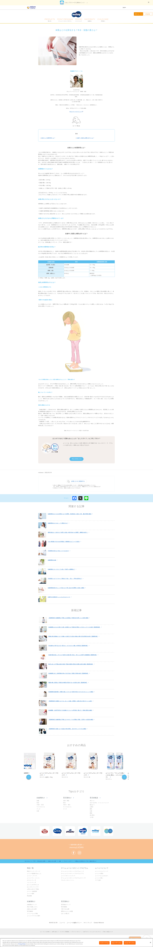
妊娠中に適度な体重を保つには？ (85, 138)
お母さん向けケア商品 (33, 889)
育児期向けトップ (66, 904)
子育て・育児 (40, 804)
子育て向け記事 (65, 909)
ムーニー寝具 (30, 893)
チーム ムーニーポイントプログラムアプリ (72, 873)
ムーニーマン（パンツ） (33, 878)
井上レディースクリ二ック (76, 111)
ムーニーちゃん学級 (32, 913)
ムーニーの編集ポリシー (74, 922)
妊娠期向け (41, 798)
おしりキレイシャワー (33, 887)
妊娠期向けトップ (31, 904)
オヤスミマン (30, 880)
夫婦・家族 (66, 800)
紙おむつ (92, 804)
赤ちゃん (92, 800)
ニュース (62, 922)
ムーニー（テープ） (32, 875)
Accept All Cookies (130, 942)
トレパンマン (30, 882)
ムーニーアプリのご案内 (33, 915)
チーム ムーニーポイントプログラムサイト (72, 878)
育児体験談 (94, 798)
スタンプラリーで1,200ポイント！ (75, 2)
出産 (38, 811)
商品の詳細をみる (76, 459)
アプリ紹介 (98, 880)
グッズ (38, 809)
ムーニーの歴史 (99, 873)
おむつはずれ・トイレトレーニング (99, 802)
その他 (91, 817)
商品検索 (29, 896)
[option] (49, 765)
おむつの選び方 (65, 913)
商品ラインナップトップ (33, 871)
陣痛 (91, 813)
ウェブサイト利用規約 (64, 931)
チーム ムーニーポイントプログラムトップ (72, 871)
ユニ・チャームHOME (45, 931)
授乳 (91, 809)
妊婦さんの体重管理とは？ (48, 138)
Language (147, 14)
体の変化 (92, 815)
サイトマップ (88, 922)
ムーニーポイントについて (68, 875)
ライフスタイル (41, 807)
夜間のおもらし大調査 (67, 911)
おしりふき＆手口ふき (33, 884)
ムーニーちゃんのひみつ (101, 875)
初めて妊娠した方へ (32, 907)
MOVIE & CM (53, 922)
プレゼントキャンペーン (67, 880)
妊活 (38, 802)
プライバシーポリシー (76, 931)
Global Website (99, 922)
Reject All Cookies (117, 942)
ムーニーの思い (99, 878)
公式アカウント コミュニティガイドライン (92, 931)
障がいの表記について (108, 931)
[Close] (150, 942)
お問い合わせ (54, 931)
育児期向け (67, 798)
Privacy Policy (21, 944)
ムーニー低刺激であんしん (34, 873)
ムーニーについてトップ (101, 871)
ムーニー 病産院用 (32, 891)
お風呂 (91, 807)
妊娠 (38, 800)
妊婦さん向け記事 (31, 909)
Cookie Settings (104, 942)
